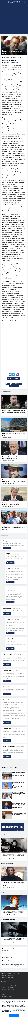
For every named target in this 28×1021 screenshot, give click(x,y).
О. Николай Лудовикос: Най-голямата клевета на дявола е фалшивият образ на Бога (14, 884)
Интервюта (11, 989)
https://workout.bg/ (7, 961)
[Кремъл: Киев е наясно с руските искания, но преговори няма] (14, 494)
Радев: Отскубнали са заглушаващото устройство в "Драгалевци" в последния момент (14, 527)
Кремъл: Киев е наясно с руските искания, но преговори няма (11, 503)
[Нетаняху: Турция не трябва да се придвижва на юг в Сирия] (14, 448)
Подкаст (4, 987)
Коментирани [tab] (15, 767)
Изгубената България (8, 835)
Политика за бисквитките (7, 977)
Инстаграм (14, 62)
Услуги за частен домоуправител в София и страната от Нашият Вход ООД (13, 965)
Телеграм (6, 62)
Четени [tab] (5, 767)
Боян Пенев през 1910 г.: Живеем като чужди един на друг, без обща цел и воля (13, 855)
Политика (4, 989)
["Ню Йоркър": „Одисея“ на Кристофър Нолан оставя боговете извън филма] (14, 902)
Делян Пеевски (14, 386)
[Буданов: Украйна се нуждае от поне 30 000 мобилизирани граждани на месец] (14, 402)
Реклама (3, 973)
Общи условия (16, 973)
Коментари (11, 992)
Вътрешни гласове (7, 863)
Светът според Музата (7, 999)
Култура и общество (13, 985)
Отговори (7, 548)
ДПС (8, 383)
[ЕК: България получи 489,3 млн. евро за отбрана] (14, 425)
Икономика (10, 987)
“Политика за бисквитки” (18, 1010)
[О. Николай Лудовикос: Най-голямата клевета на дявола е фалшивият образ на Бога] (14, 874)
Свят (3, 992)
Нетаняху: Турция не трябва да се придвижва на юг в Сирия (12, 457)
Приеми (14, 1015)
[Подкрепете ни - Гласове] (12, 827)
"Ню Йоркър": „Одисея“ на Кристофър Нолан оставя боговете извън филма (13, 911)
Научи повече (14, 1018)
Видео (3, 994)
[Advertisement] (14, 19)
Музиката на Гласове (8, 919)
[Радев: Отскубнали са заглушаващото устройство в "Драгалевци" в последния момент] (14, 517)
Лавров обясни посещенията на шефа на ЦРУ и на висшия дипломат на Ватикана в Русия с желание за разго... (18, 804)
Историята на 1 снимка (7, 996)
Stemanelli (5, 954)
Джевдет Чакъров (17, 383)
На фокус (4, 985)
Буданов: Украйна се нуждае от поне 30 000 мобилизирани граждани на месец (13, 411)
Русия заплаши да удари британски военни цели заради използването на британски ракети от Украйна (18, 785)
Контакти (9, 973)
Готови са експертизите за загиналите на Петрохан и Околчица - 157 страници (13, 480)
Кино (2, 892)
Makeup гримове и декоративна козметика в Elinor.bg (14, 949)
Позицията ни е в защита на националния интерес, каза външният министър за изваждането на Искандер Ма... (19, 814)
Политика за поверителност (8, 975)
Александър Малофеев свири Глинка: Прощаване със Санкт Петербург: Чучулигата (13, 939)
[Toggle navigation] (24, 2)
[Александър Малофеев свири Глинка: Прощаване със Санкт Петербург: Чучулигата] (14, 929)
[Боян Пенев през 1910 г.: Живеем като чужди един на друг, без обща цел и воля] (14, 845)
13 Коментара (14, 378)
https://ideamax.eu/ (7, 957)
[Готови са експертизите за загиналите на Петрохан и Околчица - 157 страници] (14, 471)
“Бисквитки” (7, 1003)
